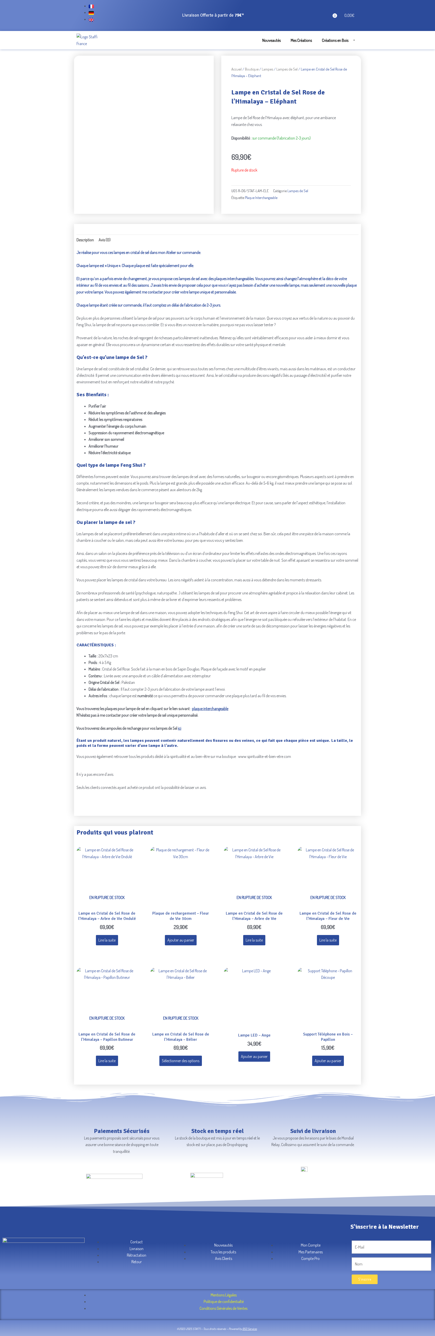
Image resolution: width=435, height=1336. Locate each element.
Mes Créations (301, 40)
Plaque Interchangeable (261, 197)
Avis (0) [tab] (105, 239)
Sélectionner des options (180, 1060)
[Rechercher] (352, 40)
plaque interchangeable (210, 708)
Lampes (267, 69)
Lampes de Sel (287, 69)
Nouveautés (271, 40)
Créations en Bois (335, 40)
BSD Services (249, 1329)
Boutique (252, 69)
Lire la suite (107, 940)
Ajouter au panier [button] (180, 940)
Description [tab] (85, 239)
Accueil (236, 69)
